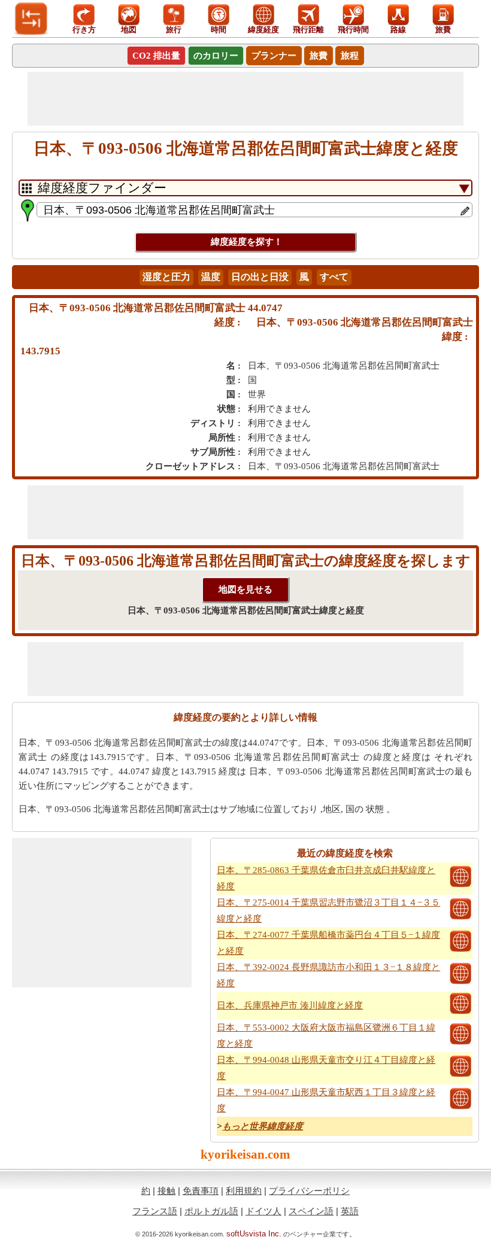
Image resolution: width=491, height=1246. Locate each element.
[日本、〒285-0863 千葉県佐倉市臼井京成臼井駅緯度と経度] (460, 886)
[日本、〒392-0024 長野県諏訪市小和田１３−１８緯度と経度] (460, 982)
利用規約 (244, 1191)
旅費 (319, 55)
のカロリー (215, 55)
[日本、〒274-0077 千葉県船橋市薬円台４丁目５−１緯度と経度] (460, 950)
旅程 (350, 55)
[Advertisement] (245, 99)
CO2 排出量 (156, 55)
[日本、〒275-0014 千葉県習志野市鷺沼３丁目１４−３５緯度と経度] (460, 918)
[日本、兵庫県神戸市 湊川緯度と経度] (460, 1012)
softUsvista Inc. (253, 1233)
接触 (166, 1191)
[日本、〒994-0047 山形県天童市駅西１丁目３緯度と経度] (460, 1108)
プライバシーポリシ (309, 1191)
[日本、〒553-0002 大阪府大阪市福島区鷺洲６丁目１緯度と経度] (460, 1043)
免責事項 (201, 1191)
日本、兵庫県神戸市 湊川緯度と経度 (290, 1005)
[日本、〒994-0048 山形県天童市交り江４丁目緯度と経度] (460, 1075)
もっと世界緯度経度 (262, 1126)
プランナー (273, 55)
